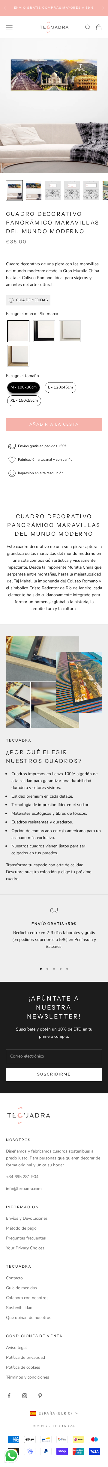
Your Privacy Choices (25, 1248)
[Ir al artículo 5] (91, 190)
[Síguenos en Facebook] (9, 1396)
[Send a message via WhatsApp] (11, 1456)
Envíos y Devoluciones (27, 1218)
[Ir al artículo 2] (33, 190)
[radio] (17, 331)
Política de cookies (23, 1367)
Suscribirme (54, 1074)
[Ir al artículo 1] (14, 190)
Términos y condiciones (27, 1377)
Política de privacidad (25, 1357)
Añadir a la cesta (54, 424)
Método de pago (21, 1228)
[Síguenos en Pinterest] (40, 1396)
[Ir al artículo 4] (72, 190)
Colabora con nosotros (27, 1298)
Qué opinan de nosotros (28, 1317)
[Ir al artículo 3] (52, 190)
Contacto (14, 1278)
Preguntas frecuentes (26, 1238)
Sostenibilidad (19, 1308)
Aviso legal (16, 1347)
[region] (54, 932)
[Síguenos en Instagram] (25, 1396)
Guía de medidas (21, 1288)
